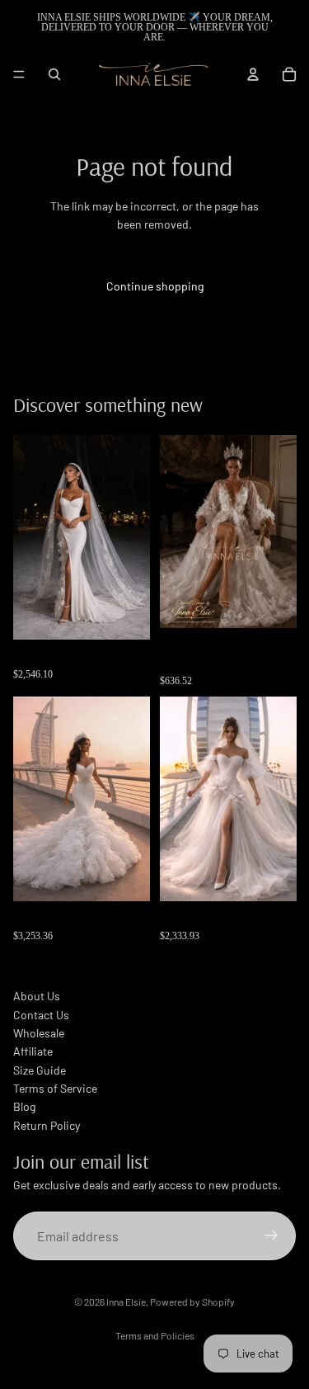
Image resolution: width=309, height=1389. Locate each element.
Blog (24, 1106)
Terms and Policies (154, 1335)
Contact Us (41, 1015)
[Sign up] (271, 1236)
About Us (36, 996)
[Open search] (54, 74)
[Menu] (19, 74)
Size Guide (39, 1070)
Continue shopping (155, 286)
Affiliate (33, 1051)
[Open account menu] (253, 74)
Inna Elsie (126, 1301)
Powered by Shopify (192, 1301)
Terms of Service (55, 1088)
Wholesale (38, 1033)
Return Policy (46, 1125)
